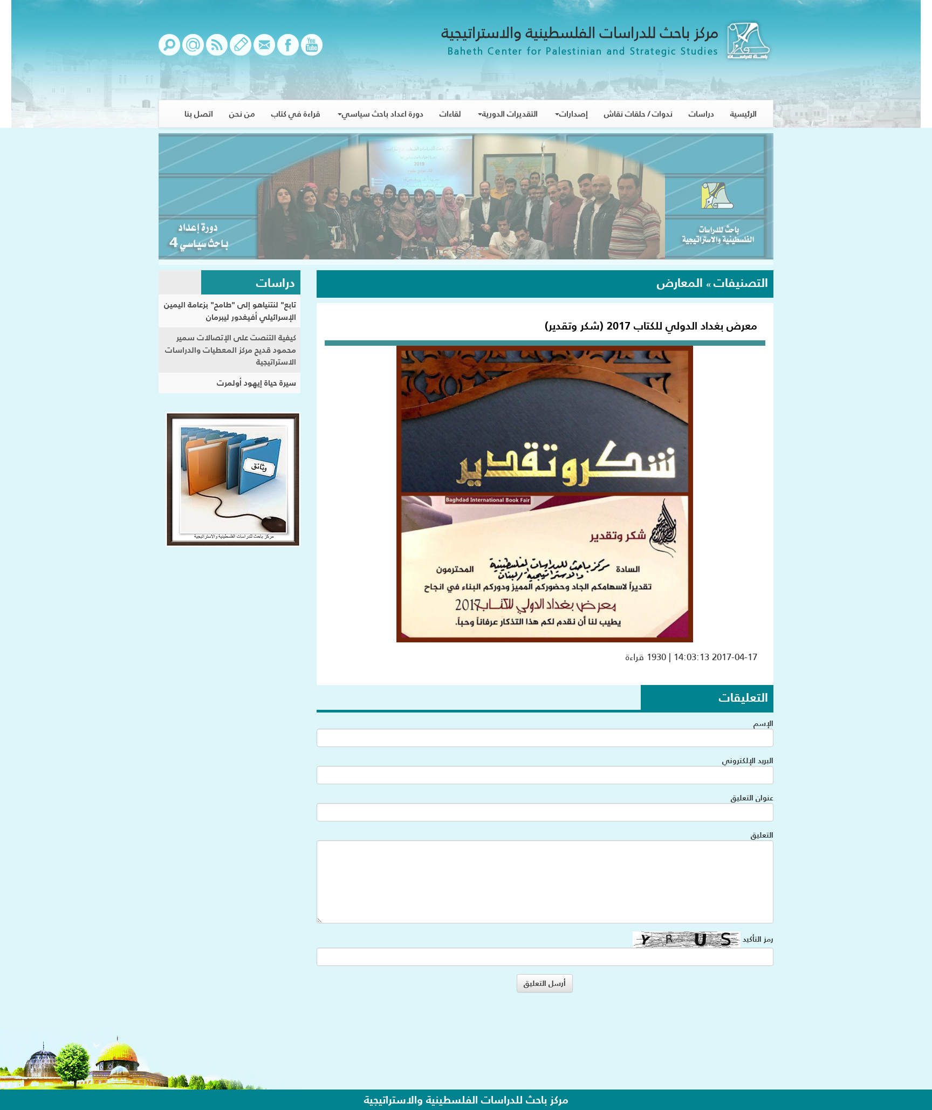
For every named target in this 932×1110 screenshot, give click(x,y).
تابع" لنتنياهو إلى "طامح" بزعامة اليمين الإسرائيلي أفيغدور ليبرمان (230, 311)
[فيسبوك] (288, 50)
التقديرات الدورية (510, 113)
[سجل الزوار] (240, 50)
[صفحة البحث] (169, 50)
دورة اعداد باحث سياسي (382, 113)
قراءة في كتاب (295, 113)
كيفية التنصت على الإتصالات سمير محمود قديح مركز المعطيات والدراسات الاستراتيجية (230, 349)
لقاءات (450, 113)
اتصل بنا (198, 113)
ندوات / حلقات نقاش (638, 113)
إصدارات (573, 113)
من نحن (242, 113)
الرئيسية (743, 113)
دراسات (701, 113)
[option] (466, 199)
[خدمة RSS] (217, 50)
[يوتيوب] (312, 50)
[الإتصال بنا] (264, 50)
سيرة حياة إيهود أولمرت (256, 382)
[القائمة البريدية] (193, 50)
